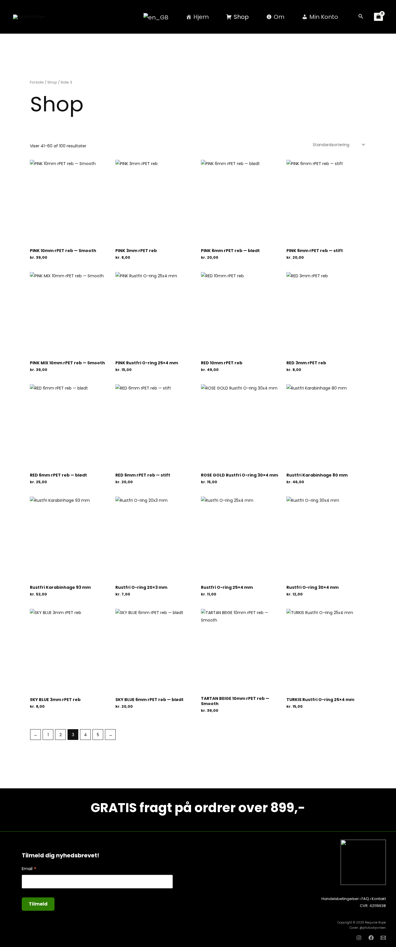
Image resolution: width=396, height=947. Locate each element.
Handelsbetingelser (340, 898)
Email (29, 868)
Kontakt (379, 898)
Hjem (201, 17)
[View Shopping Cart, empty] (378, 17)
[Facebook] (371, 937)
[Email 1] (383, 937)
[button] (361, 17)
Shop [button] (241, 17)
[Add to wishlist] (70, 245)
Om (279, 17)
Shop (52, 82)
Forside (37, 82)
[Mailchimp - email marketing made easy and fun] (154, 909)
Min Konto (323, 17)
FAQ (365, 898)
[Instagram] (359, 937)
